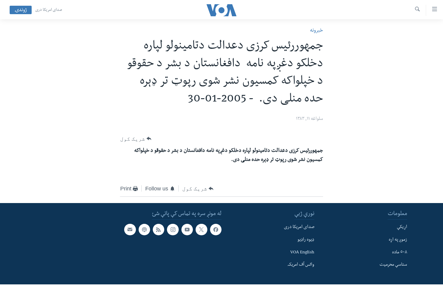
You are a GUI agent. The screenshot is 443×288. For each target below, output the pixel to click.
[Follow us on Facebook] (216, 229)
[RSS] (158, 229)
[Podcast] (144, 229)
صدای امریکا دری (48, 10)
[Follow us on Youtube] (187, 229)
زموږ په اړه (398, 240)
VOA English (302, 252)
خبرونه (316, 31)
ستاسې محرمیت (393, 265)
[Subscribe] (130, 229)
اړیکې (402, 227)
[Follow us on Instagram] (172, 229)
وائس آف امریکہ (300, 265)
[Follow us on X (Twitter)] (201, 229)
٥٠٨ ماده (399, 252)
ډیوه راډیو (305, 240)
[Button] (135, 138)
